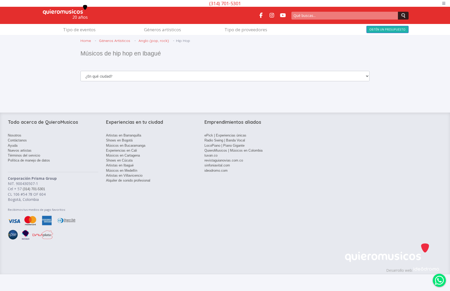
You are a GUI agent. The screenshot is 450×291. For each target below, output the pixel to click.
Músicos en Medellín (121, 170)
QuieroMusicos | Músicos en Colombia (233, 150)
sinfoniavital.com (217, 165)
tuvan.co (210, 155)
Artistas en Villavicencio (124, 175)
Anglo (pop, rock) (154, 40)
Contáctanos (17, 140)
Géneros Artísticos (114, 40)
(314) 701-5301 (225, 3)
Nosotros (14, 135)
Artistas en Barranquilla (123, 135)
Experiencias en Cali (121, 150)
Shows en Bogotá (119, 140)
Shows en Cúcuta (119, 160)
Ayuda (12, 145)
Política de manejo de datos (29, 160)
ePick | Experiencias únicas (225, 135)
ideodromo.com (216, 170)
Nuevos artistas (20, 150)
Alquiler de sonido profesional (128, 180)
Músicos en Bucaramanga (125, 145)
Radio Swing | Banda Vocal (224, 140)
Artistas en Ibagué (120, 165)
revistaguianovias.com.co (223, 160)
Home (85, 40)
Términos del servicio (24, 155)
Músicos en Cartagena (123, 155)
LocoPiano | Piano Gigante (224, 145)
